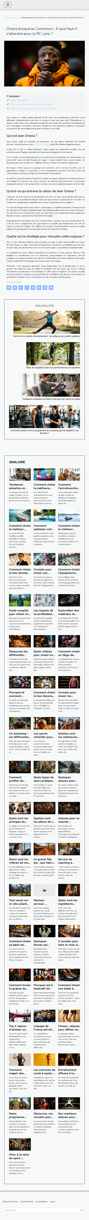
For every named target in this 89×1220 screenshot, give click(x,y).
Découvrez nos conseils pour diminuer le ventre (43, 1119)
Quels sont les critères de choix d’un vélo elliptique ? (20, 864)
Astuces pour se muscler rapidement (68, 821)
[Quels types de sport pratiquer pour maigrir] (44, 767)
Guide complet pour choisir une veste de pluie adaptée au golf (19, 616)
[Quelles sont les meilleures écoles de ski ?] (69, 723)
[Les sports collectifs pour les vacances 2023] (44, 723)
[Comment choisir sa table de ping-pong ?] (20, 931)
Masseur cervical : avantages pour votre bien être (44, 905)
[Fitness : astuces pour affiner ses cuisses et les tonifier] (69, 1015)
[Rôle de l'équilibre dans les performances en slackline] (53, 353)
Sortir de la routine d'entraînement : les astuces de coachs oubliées (46, 336)
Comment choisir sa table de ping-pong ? (20, 944)
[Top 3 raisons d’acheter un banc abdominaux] (20, 1015)
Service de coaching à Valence (65, 862)
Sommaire (14, 96)
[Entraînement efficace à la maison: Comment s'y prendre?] (69, 1059)
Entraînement (27, 1201)
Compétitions (41, 1201)
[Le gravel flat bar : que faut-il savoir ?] (44, 849)
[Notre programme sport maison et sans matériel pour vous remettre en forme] (20, 1103)
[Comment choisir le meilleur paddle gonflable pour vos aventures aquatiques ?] (20, 515)
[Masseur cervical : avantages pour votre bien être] (44, 890)
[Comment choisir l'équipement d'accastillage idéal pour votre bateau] (69, 559)
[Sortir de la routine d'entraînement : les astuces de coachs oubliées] (46, 322)
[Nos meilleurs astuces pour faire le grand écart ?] (69, 1103)
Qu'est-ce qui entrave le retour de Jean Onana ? (31, 104)
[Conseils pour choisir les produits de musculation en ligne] (69, 682)
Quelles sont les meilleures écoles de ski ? (67, 737)
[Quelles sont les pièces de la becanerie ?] (44, 808)
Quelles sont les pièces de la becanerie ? (44, 821)
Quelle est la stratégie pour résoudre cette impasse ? (34, 108)
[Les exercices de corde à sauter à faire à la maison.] (44, 1059)
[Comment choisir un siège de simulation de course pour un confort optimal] (69, 641)
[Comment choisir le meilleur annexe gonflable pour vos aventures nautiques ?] (69, 515)
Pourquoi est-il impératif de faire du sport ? (44, 988)
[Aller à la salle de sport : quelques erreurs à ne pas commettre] (20, 1144)
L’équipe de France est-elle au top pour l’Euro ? (44, 1031)
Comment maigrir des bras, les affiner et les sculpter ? (19, 1075)
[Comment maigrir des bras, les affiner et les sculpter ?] (20, 1059)
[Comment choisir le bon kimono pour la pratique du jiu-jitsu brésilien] (44, 682)
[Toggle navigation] (8, 4)
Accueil (7, 17)
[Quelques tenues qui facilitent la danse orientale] (44, 931)
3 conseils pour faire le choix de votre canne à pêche (68, 946)
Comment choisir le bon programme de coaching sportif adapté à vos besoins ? (44, 432)
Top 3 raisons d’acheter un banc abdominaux (18, 1031)
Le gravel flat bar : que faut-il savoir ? (44, 862)
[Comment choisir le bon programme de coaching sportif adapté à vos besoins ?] (44, 416)
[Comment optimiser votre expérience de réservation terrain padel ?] (44, 515)
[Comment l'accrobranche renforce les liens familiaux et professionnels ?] (69, 474)
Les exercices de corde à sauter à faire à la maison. (44, 1075)
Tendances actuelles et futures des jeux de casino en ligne (51, 399)
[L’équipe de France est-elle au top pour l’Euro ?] (44, 1015)
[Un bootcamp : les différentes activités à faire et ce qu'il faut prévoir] (20, 723)
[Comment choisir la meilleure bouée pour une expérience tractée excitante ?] (44, 474)
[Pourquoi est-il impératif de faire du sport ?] (44, 974)
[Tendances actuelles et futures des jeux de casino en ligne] (51, 385)
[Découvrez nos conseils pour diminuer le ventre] (44, 1103)
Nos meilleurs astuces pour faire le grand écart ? (67, 1119)
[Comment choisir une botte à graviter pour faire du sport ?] (69, 974)
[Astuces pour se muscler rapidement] (69, 808)
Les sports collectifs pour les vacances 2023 (43, 739)
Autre (15, 17)
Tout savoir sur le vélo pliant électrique (18, 903)
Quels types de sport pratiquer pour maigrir (44, 780)
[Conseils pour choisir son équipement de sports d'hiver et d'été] (44, 559)
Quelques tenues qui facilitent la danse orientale (44, 946)
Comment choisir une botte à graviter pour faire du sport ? (69, 990)
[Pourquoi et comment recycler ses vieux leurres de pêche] (20, 682)
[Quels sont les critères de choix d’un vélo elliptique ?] (20, 849)
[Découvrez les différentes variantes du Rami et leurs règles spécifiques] (20, 641)
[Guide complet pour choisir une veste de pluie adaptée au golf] (20, 600)
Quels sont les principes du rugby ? (18, 821)
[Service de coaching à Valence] (69, 849)
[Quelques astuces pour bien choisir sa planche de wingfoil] (69, 767)
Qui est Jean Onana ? (19, 100)
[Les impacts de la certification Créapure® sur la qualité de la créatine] (44, 600)
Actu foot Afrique (41, 144)
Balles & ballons (10, 1201)
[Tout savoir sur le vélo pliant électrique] (20, 890)
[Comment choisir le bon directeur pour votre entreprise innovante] (20, 559)
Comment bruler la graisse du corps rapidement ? (20, 990)
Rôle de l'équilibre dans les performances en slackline (53, 367)
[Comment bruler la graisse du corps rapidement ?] (20, 974)
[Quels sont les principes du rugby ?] (20, 808)
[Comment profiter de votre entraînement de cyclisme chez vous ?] (20, 767)
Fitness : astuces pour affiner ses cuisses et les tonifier (69, 1031)
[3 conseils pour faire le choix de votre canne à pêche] (69, 931)
